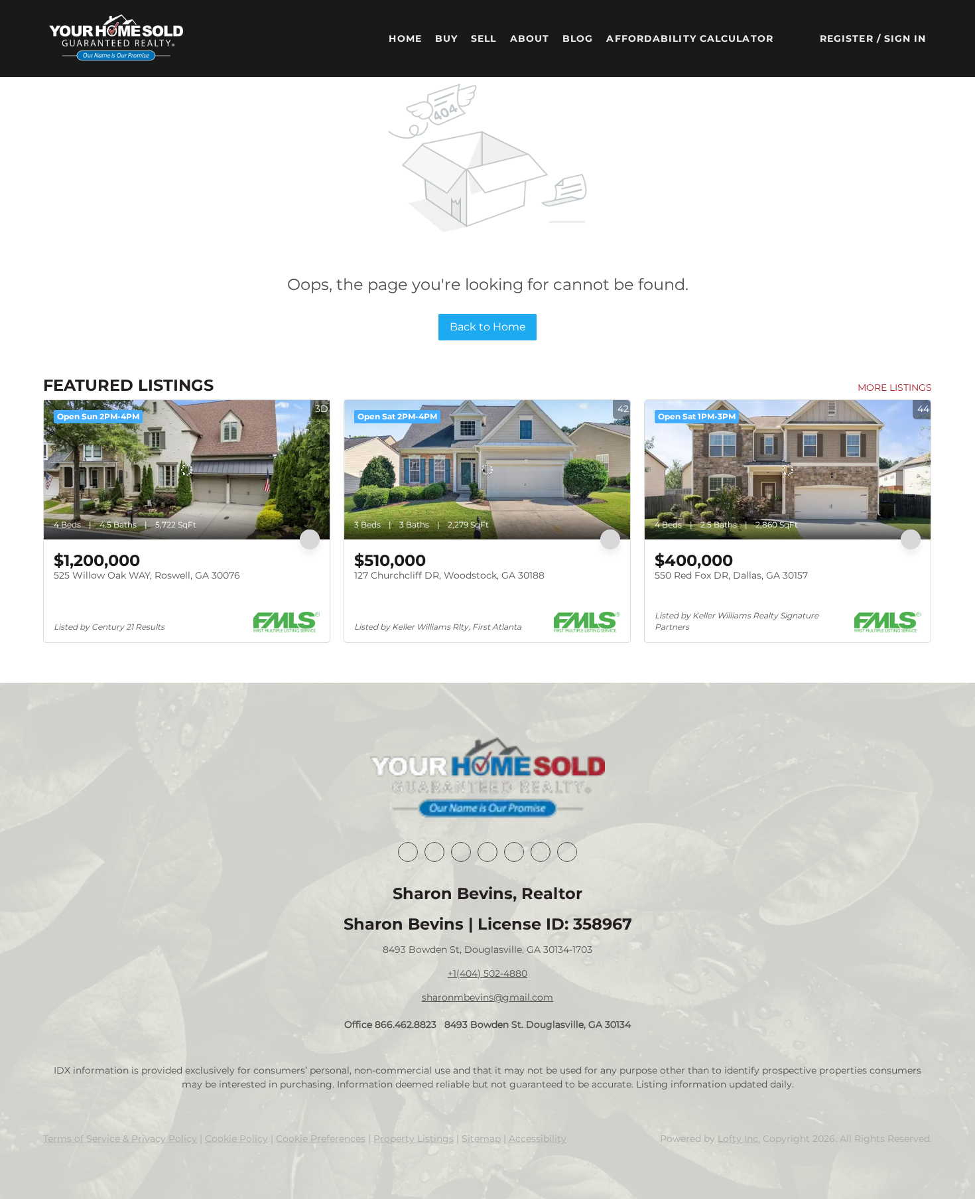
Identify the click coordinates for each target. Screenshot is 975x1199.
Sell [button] (483, 38)
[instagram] (514, 852)
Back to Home (488, 326)
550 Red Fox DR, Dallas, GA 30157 (731, 575)
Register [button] (847, 38)
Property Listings (413, 1139)
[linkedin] (434, 852)
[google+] (567, 852)
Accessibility (537, 1139)
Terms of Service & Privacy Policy (120, 1139)
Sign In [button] (905, 38)
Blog (577, 38)
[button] (116, 38)
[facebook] (408, 852)
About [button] (530, 38)
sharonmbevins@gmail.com (487, 997)
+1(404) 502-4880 (487, 973)
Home (405, 38)
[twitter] (461, 852)
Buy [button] (446, 38)
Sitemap (481, 1139)
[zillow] (487, 852)
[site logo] (487, 779)
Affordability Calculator (689, 38)
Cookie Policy (236, 1139)
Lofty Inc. (739, 1139)
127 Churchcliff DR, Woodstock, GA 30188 (449, 575)
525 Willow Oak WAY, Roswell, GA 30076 (147, 575)
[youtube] (541, 852)
